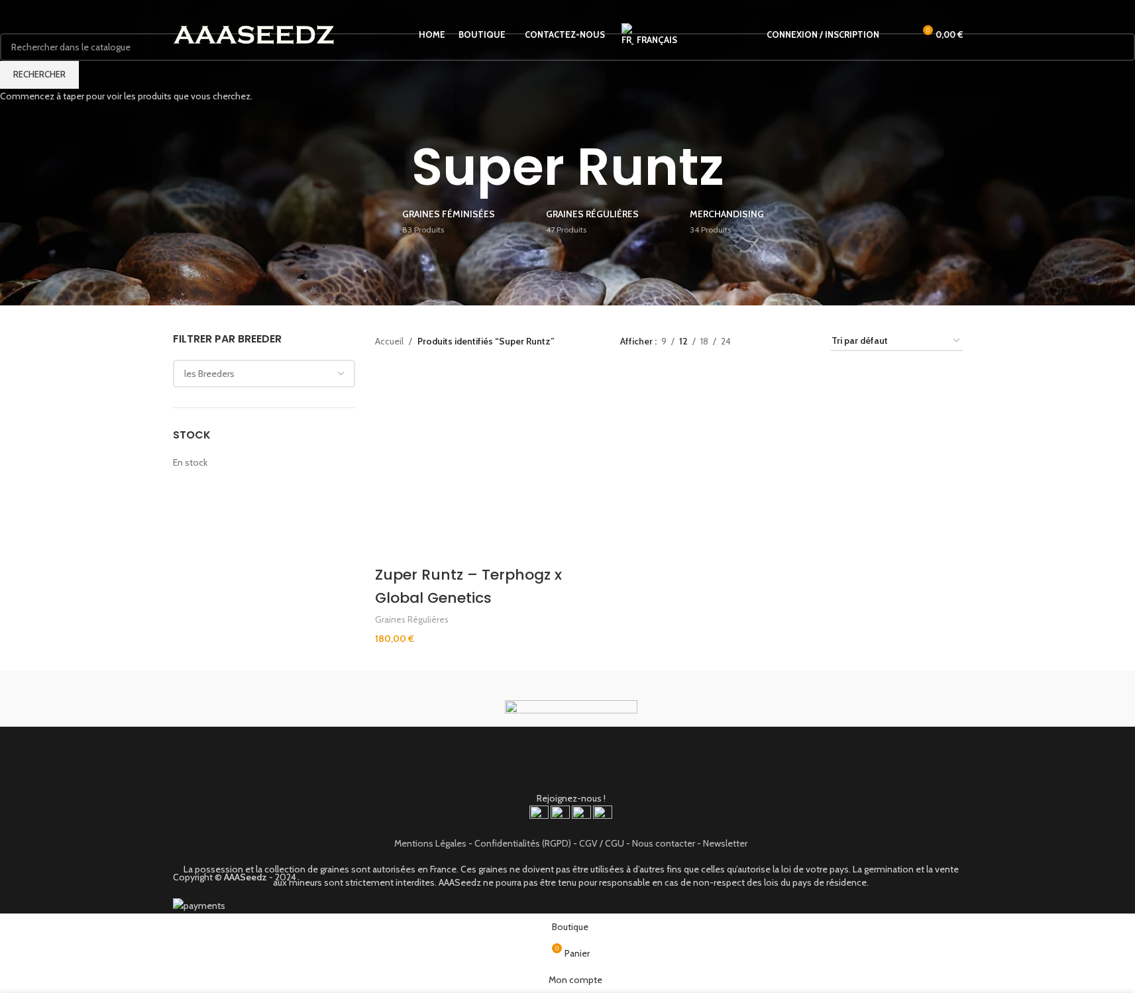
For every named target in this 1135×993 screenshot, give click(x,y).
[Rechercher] (898, 35)
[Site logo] (254, 34)
